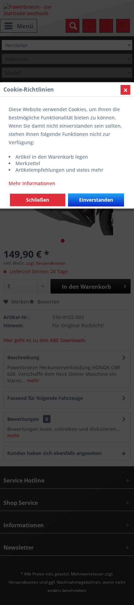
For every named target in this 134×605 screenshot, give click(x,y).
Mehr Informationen (32, 183)
